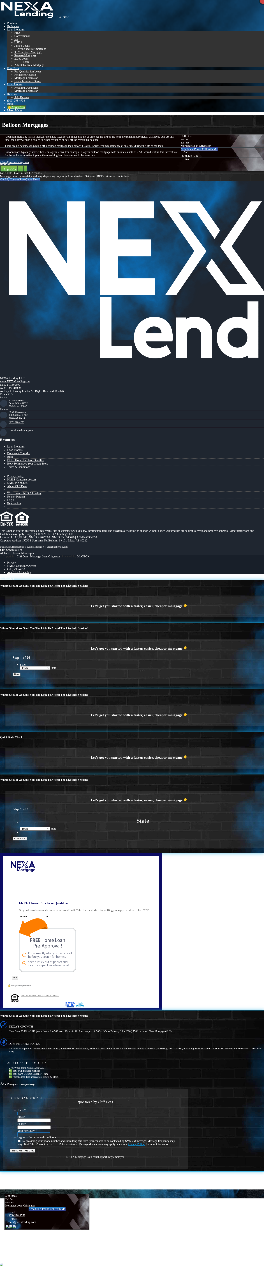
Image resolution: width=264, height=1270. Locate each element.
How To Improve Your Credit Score (27, 463)
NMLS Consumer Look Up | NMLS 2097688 (40, 995)
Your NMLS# (26, 1130)
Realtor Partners (16, 496)
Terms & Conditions (18, 466)
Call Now (63, 16)
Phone (21, 1123)
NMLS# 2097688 (17, 482)
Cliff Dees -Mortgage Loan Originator (38, 556)
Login (10, 499)
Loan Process (14, 449)
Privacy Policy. (136, 1144)
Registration (14, 503)
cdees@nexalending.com (14, 162)
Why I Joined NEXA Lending (24, 493)
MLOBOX (83, 556)
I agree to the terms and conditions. (37, 1137)
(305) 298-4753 (189, 155)
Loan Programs (16, 446)
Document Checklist (18, 453)
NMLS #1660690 (10, 384)
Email (21, 1116)
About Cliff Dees (17, 486)
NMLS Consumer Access (21, 479)
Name (21, 1110)
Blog (10, 456)
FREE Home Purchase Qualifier (25, 460)
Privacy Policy (15, 476)
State (23, 664)
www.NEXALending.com (15, 381)
